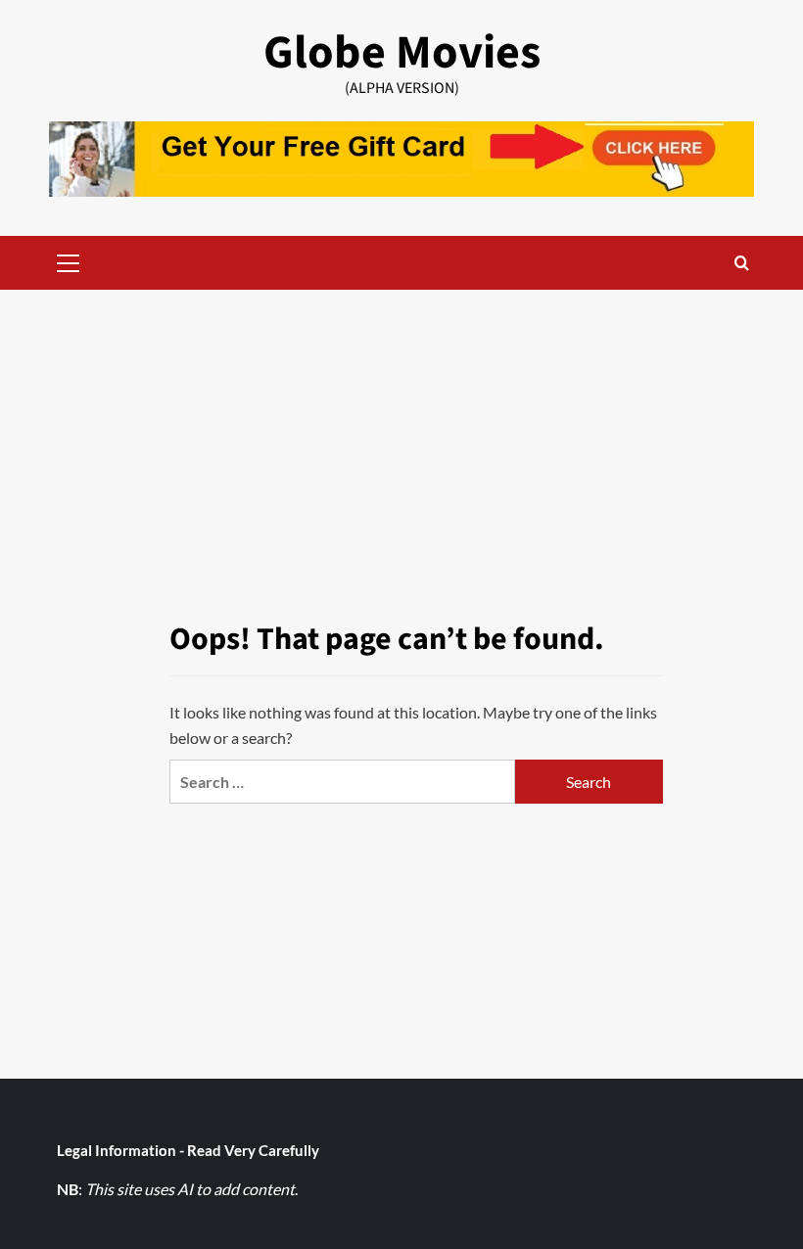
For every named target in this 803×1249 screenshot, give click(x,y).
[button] (68, 260)
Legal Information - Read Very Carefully (188, 1150)
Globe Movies (402, 53)
